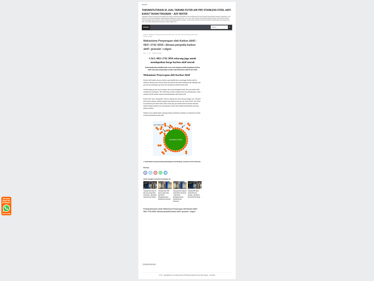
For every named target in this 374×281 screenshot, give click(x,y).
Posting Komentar (157, 53)
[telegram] (166, 173)
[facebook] (145, 173)
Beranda (144, 4)
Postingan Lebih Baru (149, 264)
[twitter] (150, 173)
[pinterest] (155, 173)
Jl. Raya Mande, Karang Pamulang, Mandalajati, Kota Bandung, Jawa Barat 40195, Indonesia (172, 161)
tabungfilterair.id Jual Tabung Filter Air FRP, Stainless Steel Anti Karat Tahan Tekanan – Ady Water (189, 275)
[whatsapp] (160, 173)
